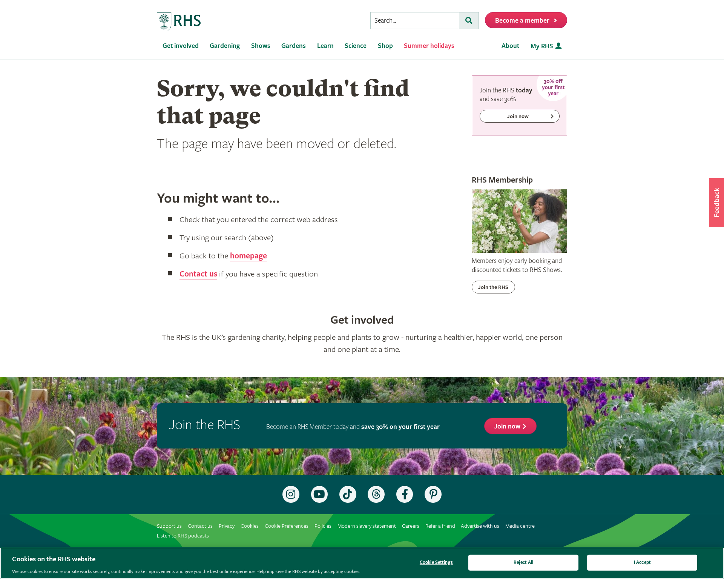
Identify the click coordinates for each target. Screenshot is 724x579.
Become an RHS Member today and (353, 427)
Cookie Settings (436, 562)
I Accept (642, 562)
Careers (410, 526)
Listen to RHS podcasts (183, 536)
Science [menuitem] (356, 46)
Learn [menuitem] (325, 46)
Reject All (523, 562)
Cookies (250, 526)
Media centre (520, 526)
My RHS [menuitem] (542, 46)
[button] (716, 202)
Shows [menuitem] (260, 46)
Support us (169, 526)
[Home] (179, 21)
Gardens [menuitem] (293, 46)
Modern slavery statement (366, 526)
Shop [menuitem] (385, 46)
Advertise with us (480, 526)
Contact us (198, 274)
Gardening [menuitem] (225, 46)
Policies (322, 526)
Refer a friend (440, 526)
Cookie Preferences (286, 526)
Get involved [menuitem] (181, 46)
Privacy (227, 526)
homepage (248, 256)
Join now (507, 426)
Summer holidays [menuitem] (429, 46)
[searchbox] (415, 20)
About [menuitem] (510, 46)
